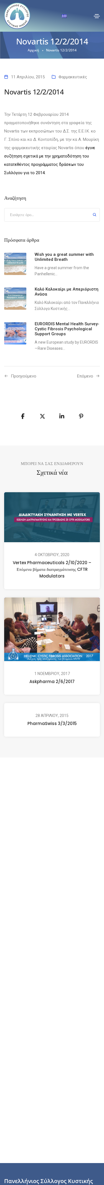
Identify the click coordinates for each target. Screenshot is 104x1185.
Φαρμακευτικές (73, 76)
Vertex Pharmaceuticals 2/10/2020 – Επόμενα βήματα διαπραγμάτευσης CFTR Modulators (52, 569)
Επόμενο (85, 376)
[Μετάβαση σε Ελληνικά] (64, 16)
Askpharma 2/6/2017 (52, 681)
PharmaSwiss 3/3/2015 (52, 723)
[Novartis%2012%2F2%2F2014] (23, 416)
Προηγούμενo (23, 376)
